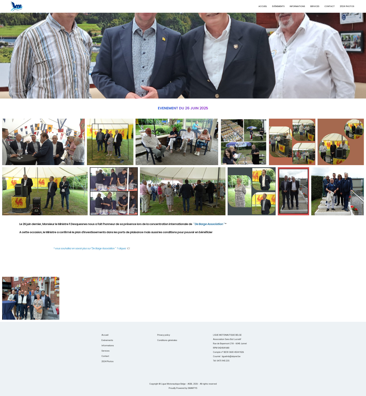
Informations (297, 6)
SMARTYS (192, 388)
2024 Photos (347, 6)
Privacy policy (163, 335)
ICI (128, 248)
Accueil (262, 6)
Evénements (278, 6)
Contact (329, 6)
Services (314, 6)
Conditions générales (167, 340)
